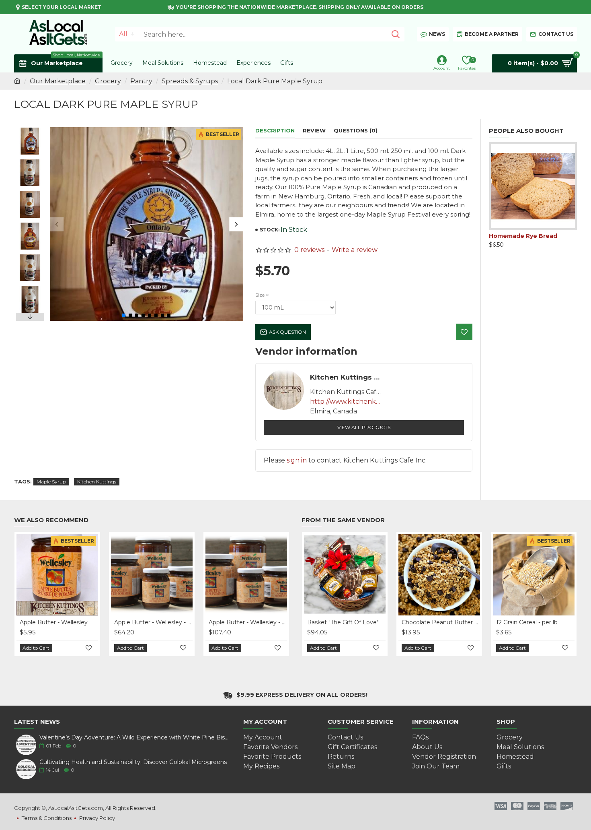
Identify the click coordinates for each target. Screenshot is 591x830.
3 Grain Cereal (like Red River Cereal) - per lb (373, 622)
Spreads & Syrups (190, 81)
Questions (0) (356, 130)
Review (314, 130)
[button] (57, 224)
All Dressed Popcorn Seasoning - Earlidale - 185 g (467, 622)
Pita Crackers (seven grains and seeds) (530, 239)
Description (275, 130)
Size (260, 295)
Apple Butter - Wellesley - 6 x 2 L (158, 622)
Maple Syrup (51, 482)
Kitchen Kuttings (96, 482)
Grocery (108, 81)
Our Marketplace (58, 81)
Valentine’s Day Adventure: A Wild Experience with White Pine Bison (134, 738)
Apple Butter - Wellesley (247, 622)
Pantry (141, 81)
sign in (297, 460)
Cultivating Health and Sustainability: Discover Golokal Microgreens (133, 762)
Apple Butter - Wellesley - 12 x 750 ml (64, 622)
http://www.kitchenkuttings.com (346, 401)
